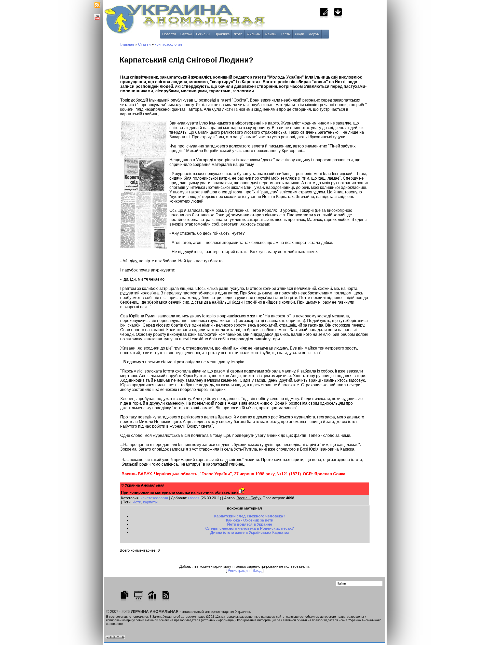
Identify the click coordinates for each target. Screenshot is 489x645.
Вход (257, 570)
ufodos (193, 498)
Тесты (286, 34)
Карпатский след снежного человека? (249, 516)
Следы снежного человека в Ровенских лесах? (249, 528)
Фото (238, 34)
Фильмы (254, 34)
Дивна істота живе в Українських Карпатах (249, 532)
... (325, 34)
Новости (169, 34)
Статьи (186, 34)
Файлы (270, 34)
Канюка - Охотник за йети (249, 520)
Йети (136, 502)
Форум (314, 34)
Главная (127, 44)
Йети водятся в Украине (249, 524)
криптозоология (168, 44)
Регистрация (239, 570)
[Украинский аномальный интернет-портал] (206, 20)
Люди (299, 34)
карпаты (150, 502)
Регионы (203, 34)
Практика (222, 34)
